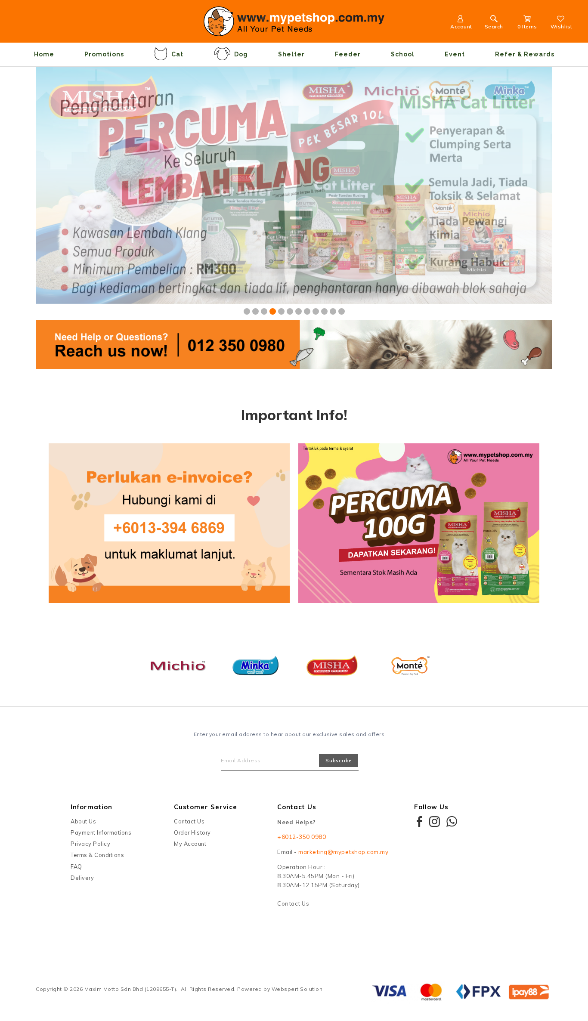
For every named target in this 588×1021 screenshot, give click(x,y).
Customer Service (205, 807)
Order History (192, 832)
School (403, 54)
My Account (190, 843)
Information (91, 807)
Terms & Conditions (97, 854)
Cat (177, 54)
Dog (241, 54)
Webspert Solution (297, 989)
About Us (83, 821)
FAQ (76, 866)
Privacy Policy (90, 843)
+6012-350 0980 (301, 836)
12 (341, 311)
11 (333, 311)
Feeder (348, 54)
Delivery (82, 877)
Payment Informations (101, 832)
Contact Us (189, 821)
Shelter (291, 54)
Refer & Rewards (524, 54)
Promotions (104, 54)
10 (324, 311)
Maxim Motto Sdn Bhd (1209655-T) (130, 989)
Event (455, 54)
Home (44, 54)
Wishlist (562, 26)
